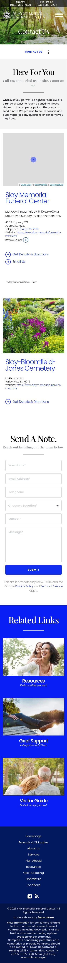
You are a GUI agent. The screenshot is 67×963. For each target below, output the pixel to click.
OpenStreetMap (56, 184)
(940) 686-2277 (46, 5)
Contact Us (33, 879)
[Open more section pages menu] (48, 52)
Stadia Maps (26, 184)
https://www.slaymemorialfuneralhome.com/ (33, 234)
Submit (33, 570)
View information (18, 922)
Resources (33, 680)
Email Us (19, 261)
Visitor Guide (34, 800)
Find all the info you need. (33, 805)
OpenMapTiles (40, 184)
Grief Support (33, 740)
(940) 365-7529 (20, 5)
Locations (33, 885)
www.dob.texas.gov (33, 957)
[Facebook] (25, 240)
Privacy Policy (24, 586)
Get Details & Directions (31, 254)
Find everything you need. (33, 685)
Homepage (33, 836)
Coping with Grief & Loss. (33, 745)
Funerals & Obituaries (33, 842)
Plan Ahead (34, 861)
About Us (33, 848)
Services (33, 854)
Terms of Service (51, 586)
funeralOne (46, 917)
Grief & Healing (33, 873)
